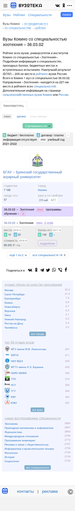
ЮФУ (14, 403)
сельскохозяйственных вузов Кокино (27, 94)
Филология (11, 453)
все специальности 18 (47, 255)
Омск (8, 315)
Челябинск (11, 327)
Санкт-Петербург (15, 294)
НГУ (13, 385)
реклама (50, 491)
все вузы (37, 409)
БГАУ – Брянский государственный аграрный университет (32, 174)
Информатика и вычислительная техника (29, 448)
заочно (21, 116)
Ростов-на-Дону (14, 323)
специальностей (45, 86)
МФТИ (14, 355)
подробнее (47, 243)
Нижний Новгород (15, 319)
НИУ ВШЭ (17, 361)
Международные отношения (22, 436)
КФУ (13, 397)
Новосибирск (12, 306)
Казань (9, 302)
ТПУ (13, 379)
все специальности (37, 467)
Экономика (11, 423)
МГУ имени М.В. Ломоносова (28, 349)
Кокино (42, 190)
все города (37, 334)
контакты (25, 491)
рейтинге (42, 74)
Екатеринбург (13, 298)
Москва (9, 290)
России (63, 94)
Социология (12, 461)
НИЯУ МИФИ (19, 373)
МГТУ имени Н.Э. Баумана (27, 367)
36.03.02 (9, 223)
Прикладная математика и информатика (29, 428)
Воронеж (10, 311)
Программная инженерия (20, 440)
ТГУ (13, 391)
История (10, 457)
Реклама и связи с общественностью (27, 444)
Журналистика (13, 432)
